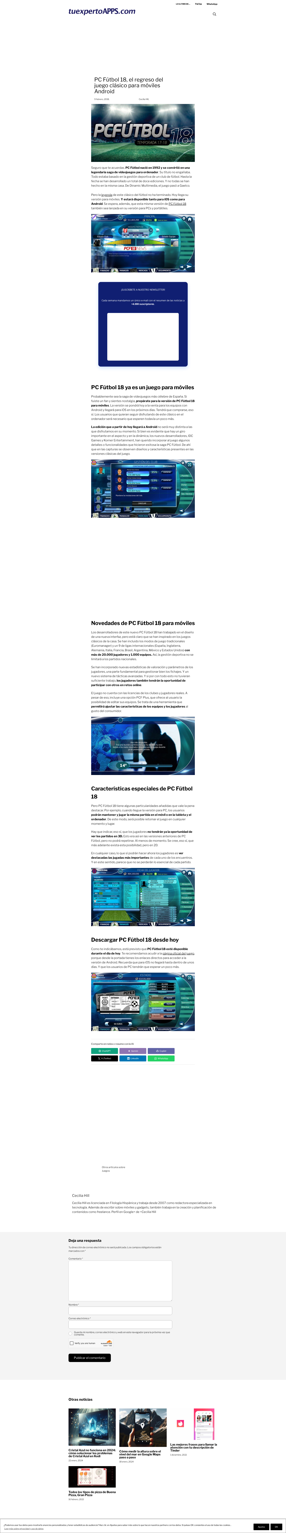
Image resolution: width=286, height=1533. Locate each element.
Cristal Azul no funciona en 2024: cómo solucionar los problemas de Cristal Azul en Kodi (92, 1453)
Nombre (74, 1305)
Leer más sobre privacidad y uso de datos (23, 1528)
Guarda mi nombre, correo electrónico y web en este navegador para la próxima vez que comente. (122, 1333)
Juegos (106, 1170)
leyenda (106, 195)
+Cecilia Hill (148, 1212)
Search (214, 14)
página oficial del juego (178, 953)
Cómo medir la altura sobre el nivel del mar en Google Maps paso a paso (140, 1454)
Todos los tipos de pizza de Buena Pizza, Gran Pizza (92, 1494)
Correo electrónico (80, 1318)
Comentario (76, 1259)
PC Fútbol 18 (177, 204)
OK (276, 1527)
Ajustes (261, 1527)
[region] (143, 1526)
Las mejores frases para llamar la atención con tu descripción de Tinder (193, 1447)
